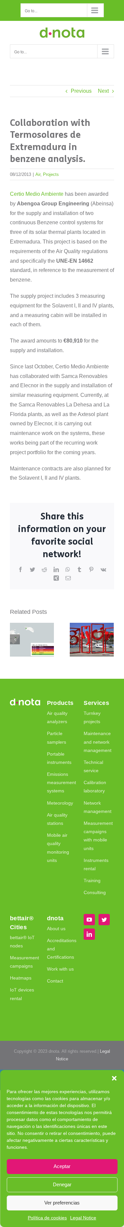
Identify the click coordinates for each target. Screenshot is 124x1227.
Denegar (62, 1184)
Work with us (60, 969)
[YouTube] (89, 919)
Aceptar (62, 1166)
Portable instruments (59, 758)
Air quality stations (57, 819)
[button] (114, 1078)
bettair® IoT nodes (22, 941)
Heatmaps (20, 978)
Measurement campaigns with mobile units (97, 836)
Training (92, 880)
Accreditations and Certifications (60, 949)
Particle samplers (56, 737)
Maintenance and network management (97, 742)
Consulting (95, 892)
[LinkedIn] (89, 934)
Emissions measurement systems (60, 782)
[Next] (109, 639)
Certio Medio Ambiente (36, 194)
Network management (97, 807)
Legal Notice (83, 1217)
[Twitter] (104, 919)
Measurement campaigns (23, 962)
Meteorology (60, 803)
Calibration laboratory (95, 786)
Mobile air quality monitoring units (58, 847)
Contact (55, 981)
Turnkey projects (92, 717)
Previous (81, 91)
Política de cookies (47, 1217)
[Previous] (15, 639)
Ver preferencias (62, 1202)
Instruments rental (96, 864)
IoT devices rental (22, 994)
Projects (51, 174)
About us (56, 928)
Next (103, 91)
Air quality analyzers (57, 717)
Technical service (93, 766)
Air (37, 174)
